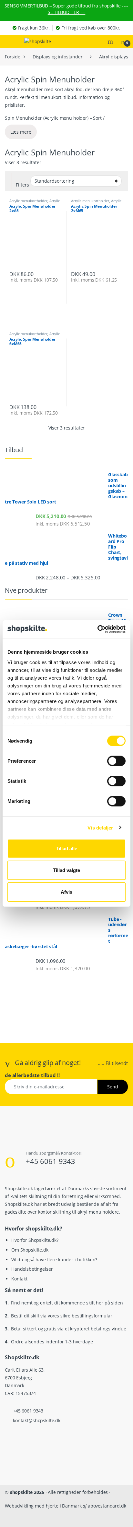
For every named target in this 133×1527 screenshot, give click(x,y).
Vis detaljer (100, 827)
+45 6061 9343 (50, 1161)
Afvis (66, 892)
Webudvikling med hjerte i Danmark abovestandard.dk (65, 1506)
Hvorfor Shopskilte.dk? (34, 1240)
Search (111, 41)
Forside (12, 57)
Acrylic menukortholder (28, 200)
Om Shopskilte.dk (29, 1250)
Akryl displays (113, 57)
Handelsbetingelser (32, 1269)
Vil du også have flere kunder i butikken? (54, 1259)
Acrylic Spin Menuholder (34, 202)
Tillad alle (66, 848)
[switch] (116, 761)
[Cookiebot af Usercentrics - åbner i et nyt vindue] (97, 629)
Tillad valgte (66, 870)
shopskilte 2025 (27, 1492)
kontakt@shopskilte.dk (36, 1420)
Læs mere (20, 132)
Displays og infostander (58, 57)
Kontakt (19, 1279)
